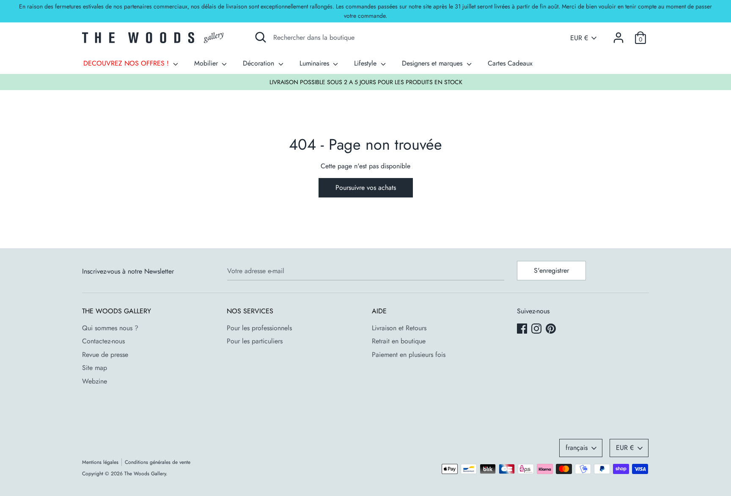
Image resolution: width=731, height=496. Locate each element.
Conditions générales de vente (157, 462)
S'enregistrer (551, 270)
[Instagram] (537, 329)
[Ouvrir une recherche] (260, 37)
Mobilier (207, 63)
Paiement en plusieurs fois (408, 354)
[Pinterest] (552, 329)
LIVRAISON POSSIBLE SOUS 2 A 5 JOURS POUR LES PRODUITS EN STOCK (365, 82)
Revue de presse (105, 354)
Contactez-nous (103, 341)
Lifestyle (366, 63)
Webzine (94, 381)
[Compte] (618, 34)
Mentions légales (100, 462)
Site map (94, 368)
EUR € (579, 38)
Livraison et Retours (399, 328)
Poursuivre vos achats (365, 187)
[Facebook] (523, 329)
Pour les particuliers (255, 341)
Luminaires (315, 63)
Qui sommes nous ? (110, 328)
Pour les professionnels (259, 328)
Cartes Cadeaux (510, 63)
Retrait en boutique (399, 341)
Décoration (259, 63)
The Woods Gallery (145, 473)
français (577, 447)
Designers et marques (433, 63)
